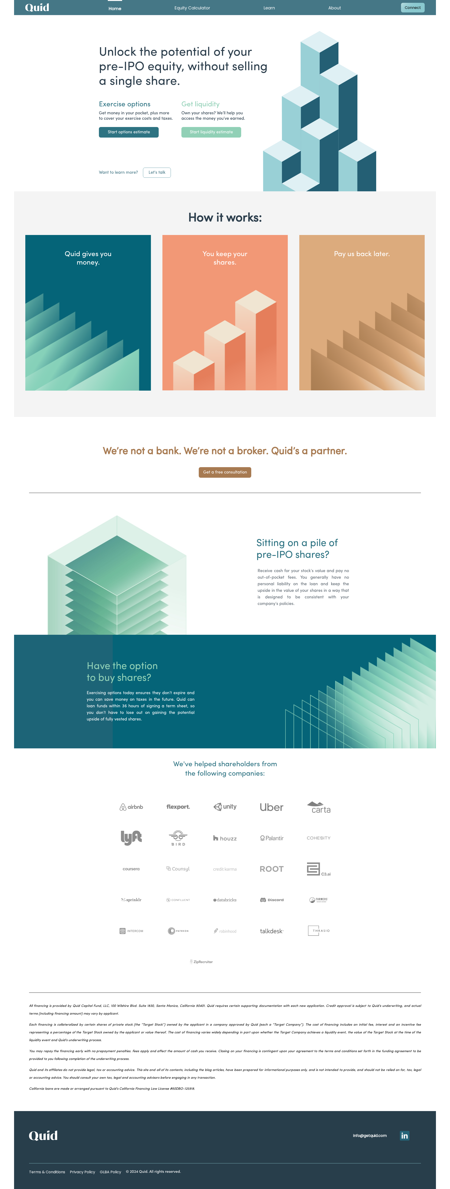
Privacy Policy (82, 1172)
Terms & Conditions (47, 1172)
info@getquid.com (370, 1135)
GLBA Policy (110, 1172)
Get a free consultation (225, 472)
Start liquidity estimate (211, 132)
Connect (413, 7)
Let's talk (157, 172)
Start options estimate (129, 132)
